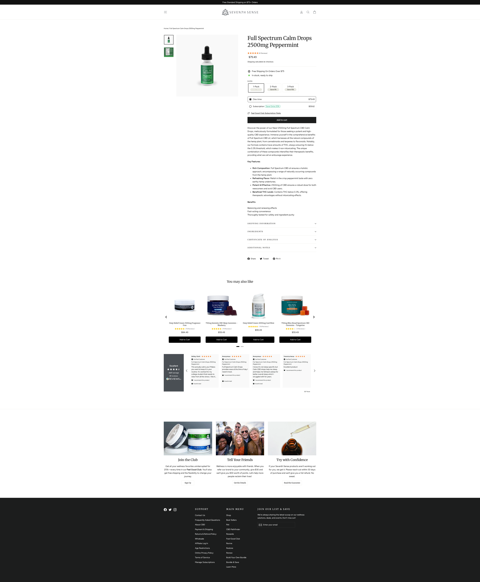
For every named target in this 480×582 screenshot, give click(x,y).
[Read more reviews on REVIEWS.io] (173, 379)
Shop (228, 515)
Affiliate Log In (201, 543)
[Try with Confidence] (292, 438)
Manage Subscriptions (205, 562)
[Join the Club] (188, 438)
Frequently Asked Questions (207, 520)
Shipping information (262, 223)
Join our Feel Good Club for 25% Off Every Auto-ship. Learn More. (240, 2)
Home (166, 28)
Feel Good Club (233, 539)
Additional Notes (259, 248)
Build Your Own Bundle (236, 557)
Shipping (251, 62)
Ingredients (255, 231)
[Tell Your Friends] (240, 438)
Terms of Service (202, 557)
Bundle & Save (232, 562)
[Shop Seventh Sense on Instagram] (175, 509)
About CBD (200, 524)
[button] (282, 53)
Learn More (231, 567)
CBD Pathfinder (233, 529)
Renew (229, 553)
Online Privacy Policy (204, 553)
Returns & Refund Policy (205, 534)
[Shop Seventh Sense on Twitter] (170, 509)
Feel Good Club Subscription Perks (266, 113)
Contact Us (200, 515)
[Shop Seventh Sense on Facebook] (165, 509)
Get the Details (240, 483)
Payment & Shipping (204, 529)
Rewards (230, 534)
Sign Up (188, 483)
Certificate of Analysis (263, 240)
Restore (229, 548)
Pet (227, 524)
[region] (251, 371)
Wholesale (199, 539)
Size (250, 81)
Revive (229, 543)
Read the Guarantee (292, 483)
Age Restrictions (202, 548)
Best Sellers (231, 520)
